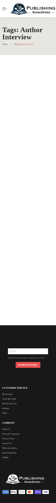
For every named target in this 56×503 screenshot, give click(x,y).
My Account (7, 394)
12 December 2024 (15, 190)
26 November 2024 (15, 273)
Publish (5, 457)
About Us (6, 429)
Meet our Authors (9, 448)
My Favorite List (9, 403)
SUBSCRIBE (28, 365)
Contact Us (6, 443)
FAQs (4, 413)
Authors (47, 128)
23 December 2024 (15, 106)
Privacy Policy (8, 438)
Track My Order (9, 399)
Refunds (5, 408)
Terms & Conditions (10, 434)
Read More (15, 133)
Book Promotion (9, 453)
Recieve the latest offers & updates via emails (26, 358)
